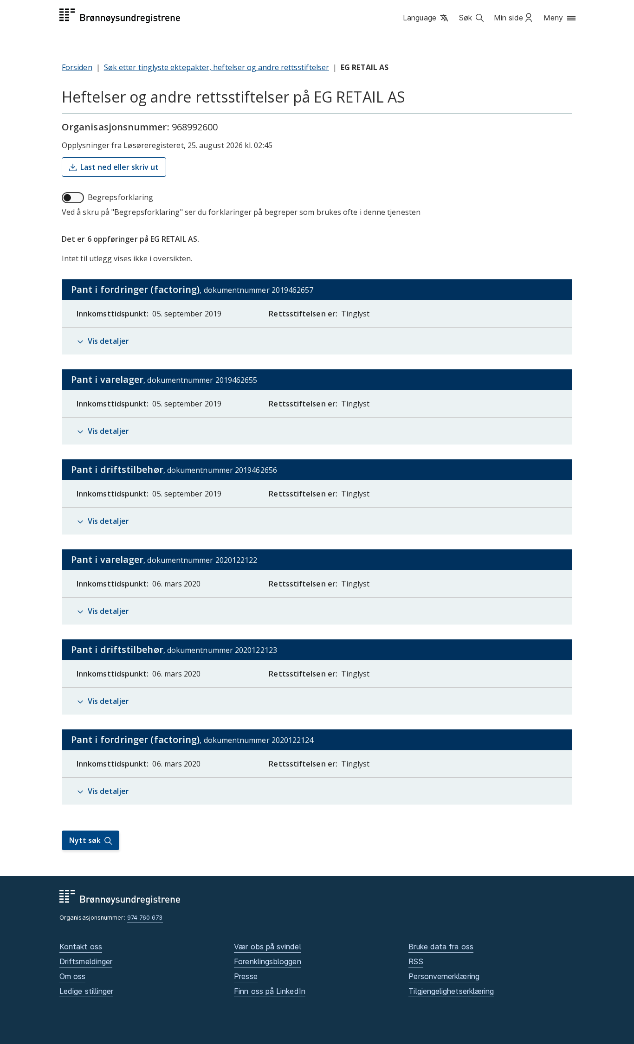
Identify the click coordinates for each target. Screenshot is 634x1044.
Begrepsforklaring (120, 197)
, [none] (212, 291)
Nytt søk (85, 840)
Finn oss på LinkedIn (269, 991)
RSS (415, 961)
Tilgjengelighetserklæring (451, 991)
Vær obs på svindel (267, 946)
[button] (426, 18)
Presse (245, 976)
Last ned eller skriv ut (119, 167)
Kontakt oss (80, 946)
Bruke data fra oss (440, 946)
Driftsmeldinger (85, 961)
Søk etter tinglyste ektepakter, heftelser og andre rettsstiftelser (216, 67)
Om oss (72, 976)
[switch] (73, 197)
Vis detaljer (108, 341)
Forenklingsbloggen (267, 961)
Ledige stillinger (86, 991)
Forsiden (77, 67)
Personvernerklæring (443, 976)
